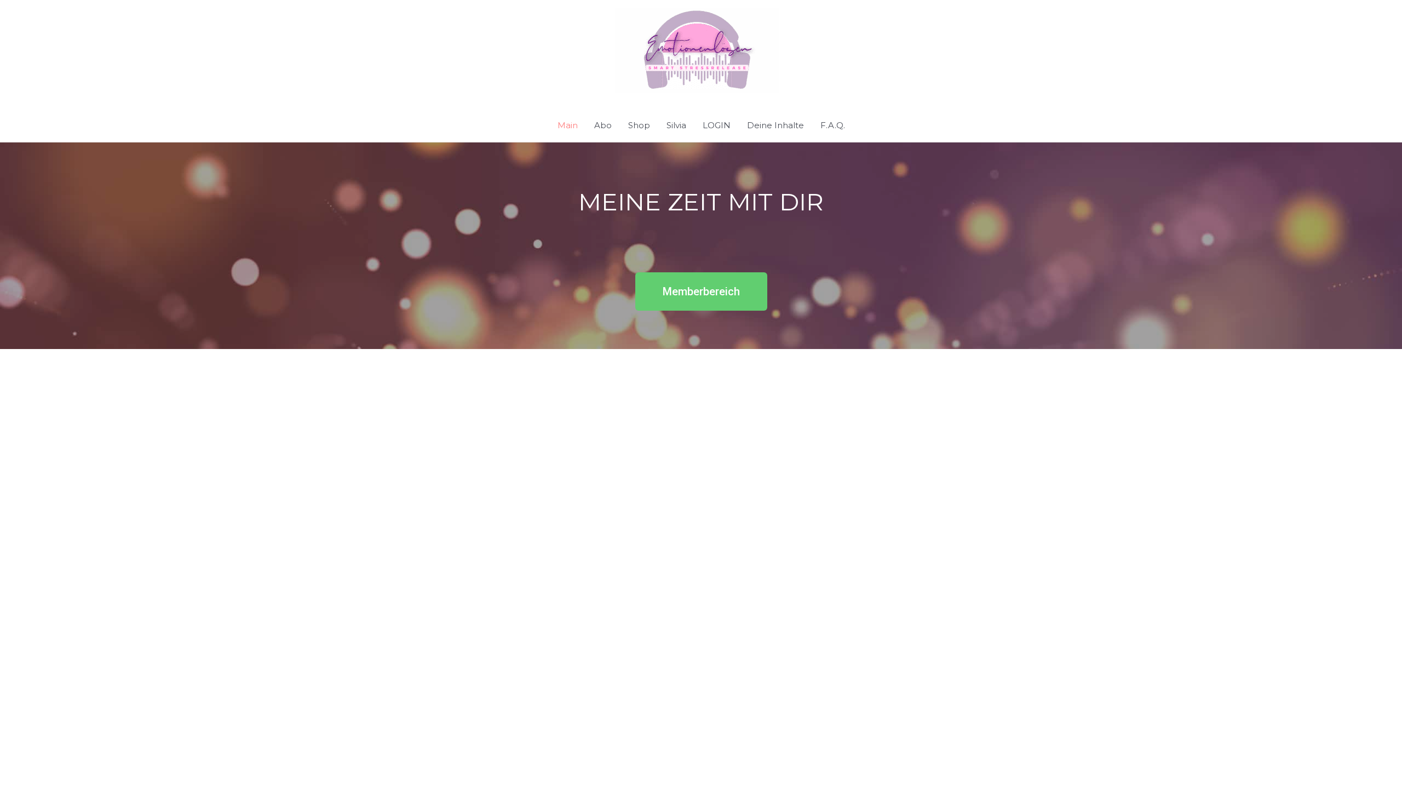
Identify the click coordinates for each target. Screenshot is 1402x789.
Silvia (676, 125)
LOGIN (717, 125)
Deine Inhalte (775, 125)
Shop (639, 125)
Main (568, 125)
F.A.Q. (832, 125)
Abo (603, 125)
